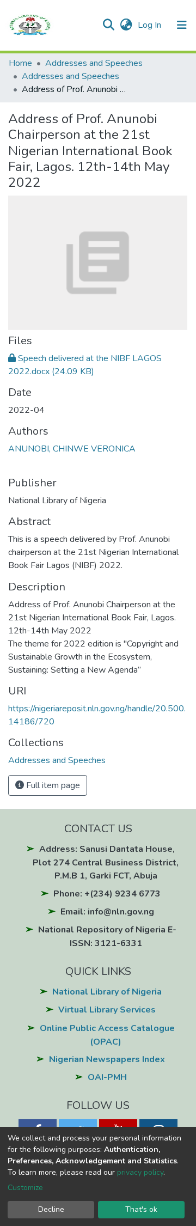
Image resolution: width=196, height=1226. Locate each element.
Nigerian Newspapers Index (107, 1059)
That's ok (141, 1209)
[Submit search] (108, 25)
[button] (126, 25)
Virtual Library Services (107, 1010)
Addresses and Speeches (94, 63)
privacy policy (140, 1172)
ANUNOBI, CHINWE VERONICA (72, 449)
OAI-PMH (107, 1077)
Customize (25, 1187)
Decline (51, 1209)
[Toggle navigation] (182, 25)
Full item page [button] (52, 785)
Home (20, 63)
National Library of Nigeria (107, 992)
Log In (150, 25)
